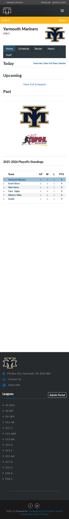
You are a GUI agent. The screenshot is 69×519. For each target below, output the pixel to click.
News (51, 48)
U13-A (9, 444)
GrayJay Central (53, 511)
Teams (62, 20)
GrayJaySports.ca (36, 511)
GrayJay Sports (14, 2)
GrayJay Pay (26, 514)
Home (9, 48)
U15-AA (9, 456)
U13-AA (9, 439)
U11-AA (9, 422)
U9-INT (9, 410)
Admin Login (59, 2)
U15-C (9, 467)
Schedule (23, 48)
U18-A (9, 473)
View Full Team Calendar (55, 63)
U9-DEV (10, 416)
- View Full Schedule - (34, 84)
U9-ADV (10, 405)
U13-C (9, 450)
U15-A (9, 461)
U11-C (9, 428)
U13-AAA (10, 433)
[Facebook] (30, 506)
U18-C (6, 20)
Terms (37, 514)
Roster (38, 48)
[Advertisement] (34, 240)
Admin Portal (57, 395)
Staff (9, 55)
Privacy (45, 514)
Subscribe (37, 63)
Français (46, 2)
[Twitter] (37, 506)
